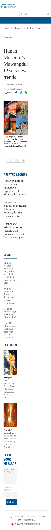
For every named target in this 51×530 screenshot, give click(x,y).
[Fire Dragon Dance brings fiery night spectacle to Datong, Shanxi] (10, 362)
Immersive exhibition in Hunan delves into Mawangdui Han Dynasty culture (15, 209)
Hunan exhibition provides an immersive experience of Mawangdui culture (15, 187)
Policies (22, 25)
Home (6, 25)
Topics (25, 32)
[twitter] (21, 92)
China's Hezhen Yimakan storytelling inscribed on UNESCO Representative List (11, 272)
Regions (41, 32)
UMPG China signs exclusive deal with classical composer (10, 330)
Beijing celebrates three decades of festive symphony (9, 295)
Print (10, 92)
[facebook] (16, 92)
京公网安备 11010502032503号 (27, 524)
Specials (9, 32)
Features (8, 37)
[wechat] (26, 92)
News (37, 25)
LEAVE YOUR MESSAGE (10, 459)
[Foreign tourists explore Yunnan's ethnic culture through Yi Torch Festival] (10, 415)
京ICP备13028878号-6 (25, 520)
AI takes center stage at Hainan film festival (10, 313)
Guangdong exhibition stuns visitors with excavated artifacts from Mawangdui (14, 230)
